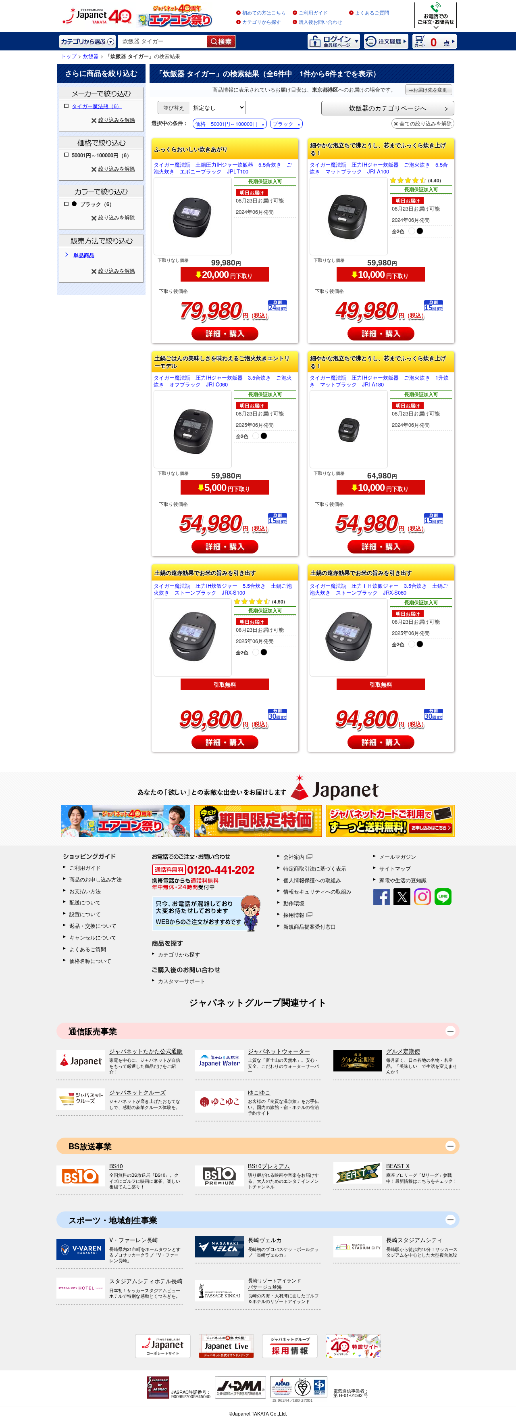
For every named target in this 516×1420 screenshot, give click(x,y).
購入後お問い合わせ (320, 22)
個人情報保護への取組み (312, 880)
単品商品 (83, 255)
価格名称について (90, 961)
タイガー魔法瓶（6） (97, 106)
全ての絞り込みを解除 (425, 123)
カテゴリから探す (261, 22)
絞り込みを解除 (116, 119)
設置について (85, 914)
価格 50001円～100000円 (226, 123)
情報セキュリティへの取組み (317, 891)
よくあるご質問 (372, 13)
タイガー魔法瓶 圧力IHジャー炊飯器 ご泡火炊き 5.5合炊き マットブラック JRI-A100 (379, 168)
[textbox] (163, 41)
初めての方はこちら (264, 13)
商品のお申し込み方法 (95, 879)
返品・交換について (93, 925)
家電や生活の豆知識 (403, 880)
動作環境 (293, 903)
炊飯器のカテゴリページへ (388, 108)
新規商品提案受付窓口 (309, 926)
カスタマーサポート (181, 981)
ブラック (283, 123)
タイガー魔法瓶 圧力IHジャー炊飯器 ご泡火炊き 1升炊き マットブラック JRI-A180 (379, 381)
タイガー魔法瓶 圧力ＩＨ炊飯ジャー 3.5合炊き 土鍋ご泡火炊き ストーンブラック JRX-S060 (379, 589)
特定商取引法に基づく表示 (314, 868)
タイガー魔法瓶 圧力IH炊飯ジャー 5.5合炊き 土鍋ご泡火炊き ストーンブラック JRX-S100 (223, 589)
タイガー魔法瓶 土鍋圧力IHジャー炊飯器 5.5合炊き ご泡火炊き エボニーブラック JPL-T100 (223, 168)
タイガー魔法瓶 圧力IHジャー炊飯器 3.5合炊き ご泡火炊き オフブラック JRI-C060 (223, 381)
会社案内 (293, 856)
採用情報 (293, 915)
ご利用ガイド (313, 13)
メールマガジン (397, 856)
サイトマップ (395, 868)
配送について (85, 902)
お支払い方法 (85, 891)
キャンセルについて (93, 937)
